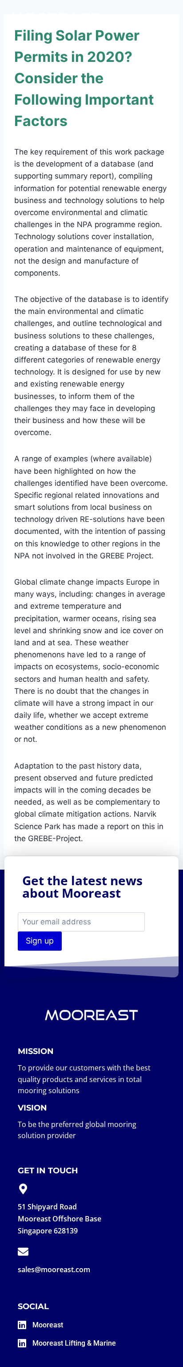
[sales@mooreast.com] (23, 1251)
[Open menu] (164, 17)
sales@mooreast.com (54, 1269)
